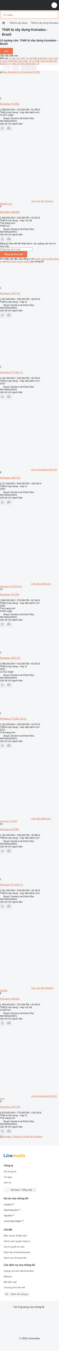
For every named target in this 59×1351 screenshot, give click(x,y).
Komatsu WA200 (10, 211)
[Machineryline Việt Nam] (22, 5)
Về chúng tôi (10, 1171)
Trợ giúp (8, 1177)
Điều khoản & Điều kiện (15, 1235)
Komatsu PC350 (9, 103)
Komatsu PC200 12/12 (13, 718)
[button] (54, 5)
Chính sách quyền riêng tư (17, 1241)
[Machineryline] (4, 23)
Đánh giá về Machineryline (17, 1252)
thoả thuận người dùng (17, 261)
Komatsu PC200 (9, 594)
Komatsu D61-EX (10, 293)
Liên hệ (7, 1182)
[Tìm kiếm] (54, 15)
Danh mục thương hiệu (15, 1257)
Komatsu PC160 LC (11, 372)
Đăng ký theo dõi (13, 254)
